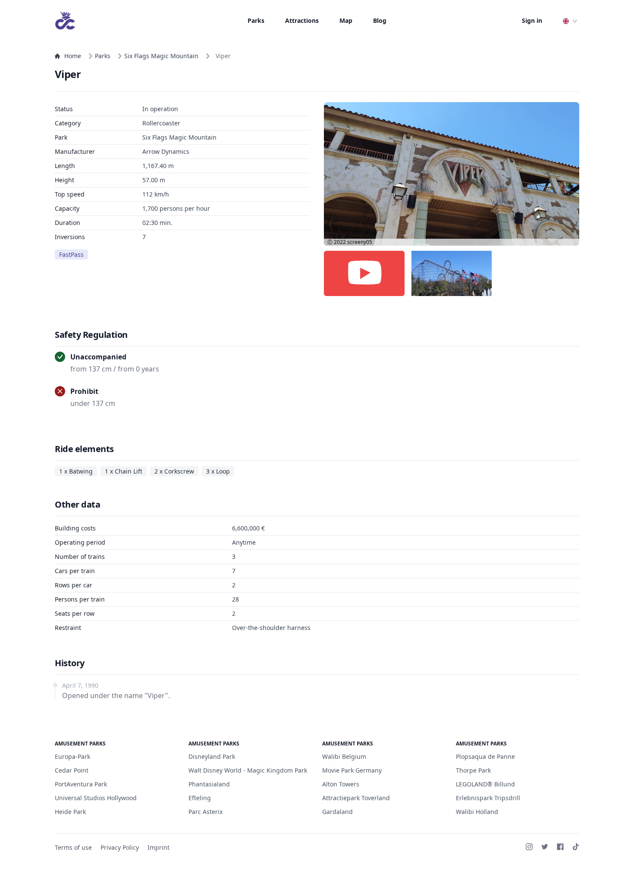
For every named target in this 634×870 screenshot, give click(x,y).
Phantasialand (209, 784)
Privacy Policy (119, 847)
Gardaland (337, 812)
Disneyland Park (211, 756)
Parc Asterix (205, 812)
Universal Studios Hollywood (96, 798)
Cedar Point (71, 770)
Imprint (158, 847)
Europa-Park (72, 756)
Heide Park (70, 812)
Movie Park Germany (352, 770)
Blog (379, 20)
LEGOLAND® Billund (485, 784)
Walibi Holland (477, 812)
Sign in (532, 20)
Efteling (199, 798)
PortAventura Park (81, 784)
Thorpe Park (473, 770)
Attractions (302, 20)
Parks (256, 20)
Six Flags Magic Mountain (161, 56)
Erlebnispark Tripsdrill (488, 798)
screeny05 (359, 242)
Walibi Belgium (344, 756)
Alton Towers (340, 784)
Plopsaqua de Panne (485, 756)
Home (72, 56)
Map (345, 20)
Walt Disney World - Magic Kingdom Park (247, 770)
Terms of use (73, 847)
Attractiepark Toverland (356, 798)
